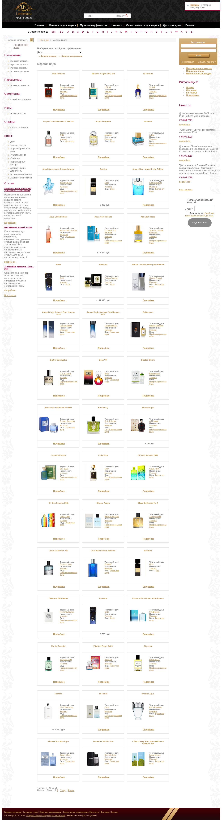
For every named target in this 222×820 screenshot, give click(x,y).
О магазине (192, 95)
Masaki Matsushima (68, 230)
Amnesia (148, 121)
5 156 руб (149, 443)
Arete (58, 264)
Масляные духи (18, 145)
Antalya (103, 169)
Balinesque (148, 312)
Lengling (108, 135)
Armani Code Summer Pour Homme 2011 (103, 313)
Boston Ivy (103, 408)
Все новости (185, 189)
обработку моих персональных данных (199, 214)
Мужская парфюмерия (93, 25)
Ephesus (103, 598)
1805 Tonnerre (58, 74)
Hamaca (58, 694)
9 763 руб (104, 634)
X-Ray (152, 135)
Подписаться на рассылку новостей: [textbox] (200, 201)
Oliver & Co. (154, 660)
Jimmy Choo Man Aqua (58, 741)
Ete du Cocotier (58, 646)
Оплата (190, 87)
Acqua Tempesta (103, 121)
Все (54, 31)
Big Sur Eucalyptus (58, 360)
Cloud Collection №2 (58, 551)
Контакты (191, 92)
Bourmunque (148, 408)
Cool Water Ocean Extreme (103, 551)
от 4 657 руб (58, 729)
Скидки (114, 812)
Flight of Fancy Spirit (103, 646)
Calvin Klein (154, 469)
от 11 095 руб (102, 300)
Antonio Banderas (67, 421)
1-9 (61, 31)
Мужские (153, 187)
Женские (64, 187)
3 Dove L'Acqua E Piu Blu (103, 74)
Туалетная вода (18, 155)
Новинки (117, 25)
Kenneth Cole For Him (103, 741)
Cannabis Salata (58, 455)
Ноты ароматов (18, 113)
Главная (39, 25)
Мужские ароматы (19, 64)
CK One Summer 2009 (148, 455)
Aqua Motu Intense (103, 217)
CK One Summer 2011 (58, 503)
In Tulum (103, 694)
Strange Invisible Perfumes (156, 231)
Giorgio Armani (155, 183)
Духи (12, 141)
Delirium (148, 551)
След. (63, 790)
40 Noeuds (148, 74)
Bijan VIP (103, 360)
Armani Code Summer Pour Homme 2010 (58, 313)
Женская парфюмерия (62, 25)
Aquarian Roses (148, 217)
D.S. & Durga (65, 373)
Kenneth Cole (110, 755)
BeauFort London (67, 87)
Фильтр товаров (48, 56)
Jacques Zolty (66, 660)
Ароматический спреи (21, 174)
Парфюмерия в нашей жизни (18, 227)
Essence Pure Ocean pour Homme (148, 598)
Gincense (148, 646)
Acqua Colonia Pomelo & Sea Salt (58, 121)
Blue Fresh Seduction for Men (58, 408)
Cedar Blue (103, 455)
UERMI (108, 87)
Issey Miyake (155, 755)
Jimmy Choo (65, 755)
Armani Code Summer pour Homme (148, 264)
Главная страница (12, 812)
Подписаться (199, 222)
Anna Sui (108, 660)
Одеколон (15, 158)
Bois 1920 (64, 469)
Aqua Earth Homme (58, 217)
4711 (62, 135)
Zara (107, 707)
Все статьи (10, 295)
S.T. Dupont (154, 612)
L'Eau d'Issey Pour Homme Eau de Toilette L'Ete (148, 742)
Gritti (107, 183)
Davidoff (108, 564)
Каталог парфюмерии (72, 56)
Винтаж (189, 25)
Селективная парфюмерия (142, 25)
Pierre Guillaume (67, 612)
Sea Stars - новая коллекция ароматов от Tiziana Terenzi (17, 189)
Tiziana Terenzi (111, 278)
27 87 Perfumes (66, 707)
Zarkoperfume (155, 516)
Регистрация (187, 62)
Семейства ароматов (20, 99)
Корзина (194, 5)
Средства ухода (30, 812)
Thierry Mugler (66, 183)
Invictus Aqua (148, 694)
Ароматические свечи (21, 178)
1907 (107, 469)
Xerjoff (152, 87)
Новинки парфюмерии (50, 812)
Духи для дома (172, 25)
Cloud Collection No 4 (148, 503)
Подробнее (59, 109)
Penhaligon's (154, 373)
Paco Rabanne (155, 707)
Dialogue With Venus (58, 598)
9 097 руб (104, 205)
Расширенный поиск (21, 46)
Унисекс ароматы (19, 68)
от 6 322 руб (103, 252)
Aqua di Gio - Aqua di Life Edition (148, 169)
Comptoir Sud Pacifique (110, 231)
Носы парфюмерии (19, 85)
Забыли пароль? (207, 62)
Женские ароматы (19, 61)
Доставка (191, 90)
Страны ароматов (19, 127)
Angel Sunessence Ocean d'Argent (58, 169)
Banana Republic (112, 516)
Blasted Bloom (148, 360)
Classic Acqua (103, 503)
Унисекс (63, 91)
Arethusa (103, 264)
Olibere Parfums (156, 326)
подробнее (9, 222)
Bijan (107, 373)
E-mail (189, 209)
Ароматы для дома (19, 71)
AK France (153, 421)
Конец (71, 790)
